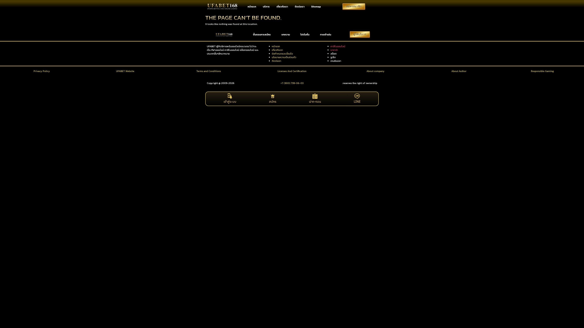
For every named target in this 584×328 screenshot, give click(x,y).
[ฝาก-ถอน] (315, 96)
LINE (357, 101)
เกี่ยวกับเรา (282, 6)
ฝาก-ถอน (315, 101)
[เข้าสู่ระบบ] (230, 96)
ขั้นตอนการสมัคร (262, 34)
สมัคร (272, 101)
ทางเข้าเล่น (325, 34)
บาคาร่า (334, 50)
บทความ (285, 34)
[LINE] (357, 96)
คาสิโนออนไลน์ (337, 46)
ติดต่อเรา (299, 6)
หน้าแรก (252, 6)
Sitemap (316, 6)
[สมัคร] (272, 96)
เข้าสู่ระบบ (230, 101)
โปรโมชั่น (304, 34)
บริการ (266, 6)
